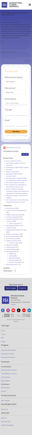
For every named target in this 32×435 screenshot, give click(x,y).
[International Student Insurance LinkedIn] (29, 310)
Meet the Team (5, 421)
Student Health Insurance (9, 370)
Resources (4, 409)
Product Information (12, 234)
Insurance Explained (12, 217)
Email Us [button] (22, 288)
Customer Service (14, 243)
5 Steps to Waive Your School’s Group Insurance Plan (13, 19)
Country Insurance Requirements (16, 210)
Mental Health (13, 258)
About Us (4, 418)
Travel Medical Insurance (9, 374)
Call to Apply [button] (11, 288)
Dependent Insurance (7, 354)
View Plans (16, 131)
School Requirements (13, 236)
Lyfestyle (11, 256)
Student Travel (10, 245)
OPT (2, 338)
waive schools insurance (12, 45)
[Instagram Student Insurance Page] (8, 310)
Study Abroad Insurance (8, 350)
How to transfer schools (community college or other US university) (16, 163)
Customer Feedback (7, 425)
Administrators (5, 387)
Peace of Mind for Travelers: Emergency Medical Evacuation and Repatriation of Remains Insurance (17, 191)
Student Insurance (11, 241)
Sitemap (16, 321)
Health (11, 254)
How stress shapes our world (15, 182)
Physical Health (13, 260)
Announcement (11, 208)
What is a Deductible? (12, 172)
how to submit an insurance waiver (14, 41)
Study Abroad (10, 247)
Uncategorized (10, 251)
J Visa (3, 334)
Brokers (3, 391)
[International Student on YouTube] (13, 310)
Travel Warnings (11, 249)
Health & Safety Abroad (15, 54)
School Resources (12, 238)
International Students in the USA (16, 230)
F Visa (3, 331)
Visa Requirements (9, 58)
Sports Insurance (14, 223)
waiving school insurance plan (18, 48)
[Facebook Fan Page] (3, 310)
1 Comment (27, 61)
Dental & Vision (5, 377)
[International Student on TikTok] (18, 310)
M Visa (3, 341)
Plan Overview (5, 400)
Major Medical (5, 381)
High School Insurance (8, 357)
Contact (13, 304)
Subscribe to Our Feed (13, 147)
